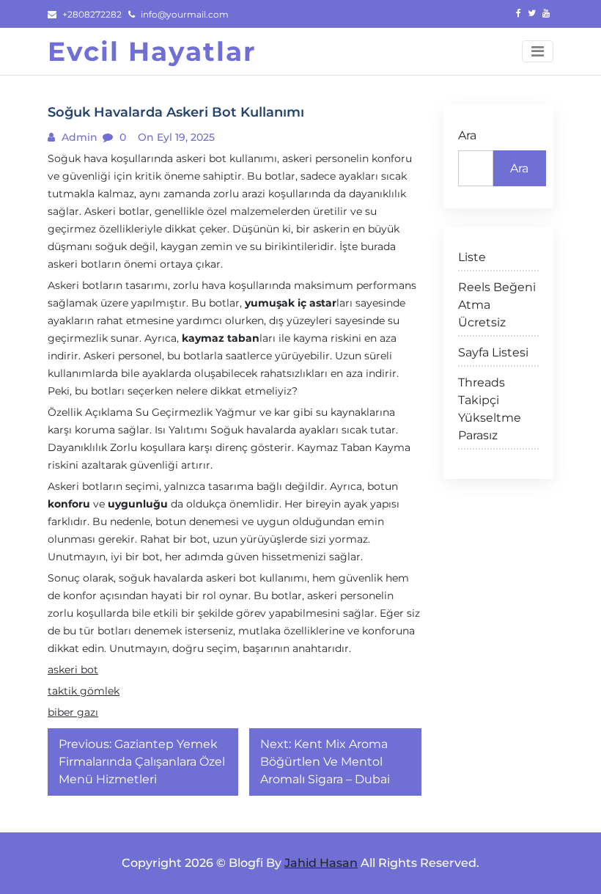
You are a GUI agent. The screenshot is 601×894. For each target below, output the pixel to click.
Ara (467, 135)
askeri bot (73, 669)
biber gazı (73, 712)
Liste (472, 257)
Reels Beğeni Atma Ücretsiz (497, 304)
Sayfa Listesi (493, 352)
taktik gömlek (83, 690)
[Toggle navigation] (537, 51)
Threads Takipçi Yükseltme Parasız (489, 408)
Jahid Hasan (321, 863)
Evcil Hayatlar (152, 51)
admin (78, 137)
